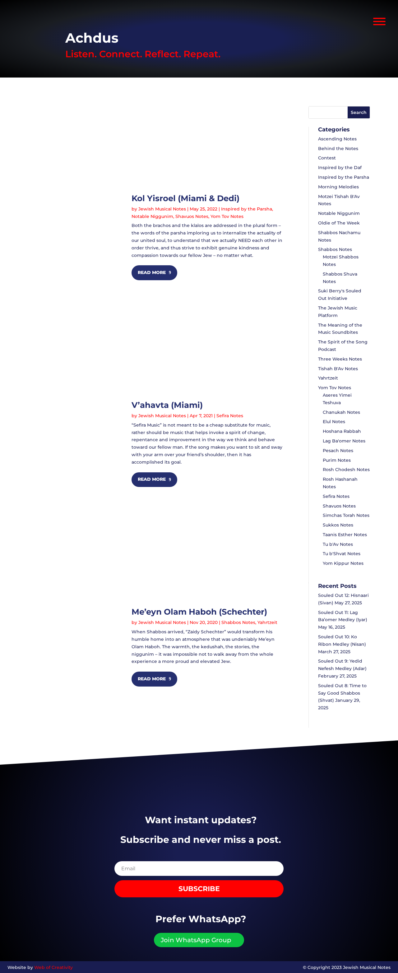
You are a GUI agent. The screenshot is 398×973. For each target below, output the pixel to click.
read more (152, 272)
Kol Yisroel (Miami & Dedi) (185, 198)
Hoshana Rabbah (342, 431)
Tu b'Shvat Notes (341, 553)
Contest (327, 158)
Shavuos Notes (191, 216)
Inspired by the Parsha (246, 209)
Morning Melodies (338, 187)
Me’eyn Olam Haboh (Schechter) (199, 612)
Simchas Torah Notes (346, 515)
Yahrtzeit (267, 622)
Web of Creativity (53, 967)
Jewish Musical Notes (162, 209)
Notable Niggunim (152, 216)
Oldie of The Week (339, 223)
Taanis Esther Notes (345, 534)
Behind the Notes (338, 148)
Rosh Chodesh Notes (346, 469)
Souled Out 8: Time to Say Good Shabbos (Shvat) (342, 693)
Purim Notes (337, 460)
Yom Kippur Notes (343, 563)
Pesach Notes (338, 450)
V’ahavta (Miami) (167, 405)
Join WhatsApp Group (196, 940)
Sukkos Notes (338, 525)
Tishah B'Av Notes (338, 368)
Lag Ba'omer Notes (344, 441)
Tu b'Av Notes (338, 544)
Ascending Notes (337, 139)
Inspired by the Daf (340, 167)
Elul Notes (334, 421)
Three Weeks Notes (340, 359)
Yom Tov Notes (227, 216)
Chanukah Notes (341, 412)
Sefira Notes (229, 415)
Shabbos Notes (238, 622)
